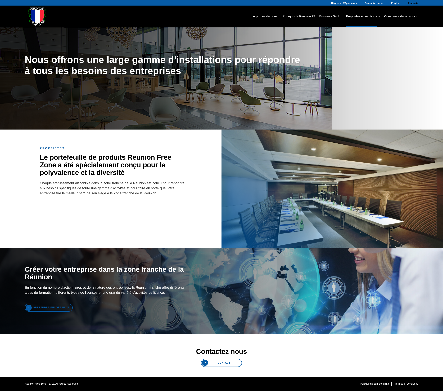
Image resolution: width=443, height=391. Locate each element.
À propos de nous (265, 16)
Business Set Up (330, 16)
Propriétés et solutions (361, 16)
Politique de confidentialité (374, 383)
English (395, 3)
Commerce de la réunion (401, 16)
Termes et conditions (406, 383)
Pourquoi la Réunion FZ (299, 16)
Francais (413, 3)
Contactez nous (374, 3)
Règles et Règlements (344, 3)
